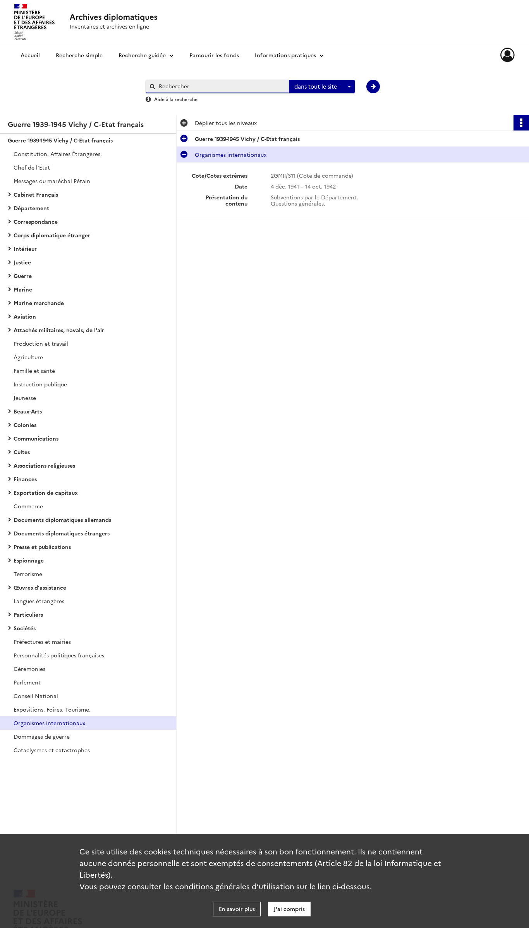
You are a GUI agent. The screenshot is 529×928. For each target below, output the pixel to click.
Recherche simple (79, 55)
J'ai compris (289, 909)
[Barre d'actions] (521, 122)
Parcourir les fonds (214, 55)
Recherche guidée (142, 55)
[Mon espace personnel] (507, 55)
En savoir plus (237, 909)
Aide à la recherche (176, 99)
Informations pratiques (285, 55)
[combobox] (322, 87)
